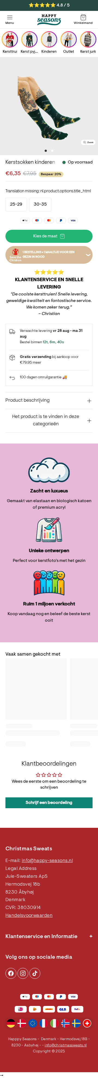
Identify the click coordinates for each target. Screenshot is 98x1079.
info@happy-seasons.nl (47, 860)
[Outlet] (68, 39)
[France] (43, 1023)
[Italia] (54, 1023)
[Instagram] (11, 973)
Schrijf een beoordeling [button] (49, 803)
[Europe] (32, 1023)
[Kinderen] (49, 39)
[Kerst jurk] (88, 39)
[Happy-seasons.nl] (49, 19)
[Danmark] (21, 1023)
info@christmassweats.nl (66, 1045)
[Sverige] (76, 1023)
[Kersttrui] (9, 39)
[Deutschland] (11, 1023)
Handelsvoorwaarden (29, 915)
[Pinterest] (23, 973)
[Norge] (65, 1023)
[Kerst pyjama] (29, 39)
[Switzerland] (87, 1023)
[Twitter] (35, 973)
